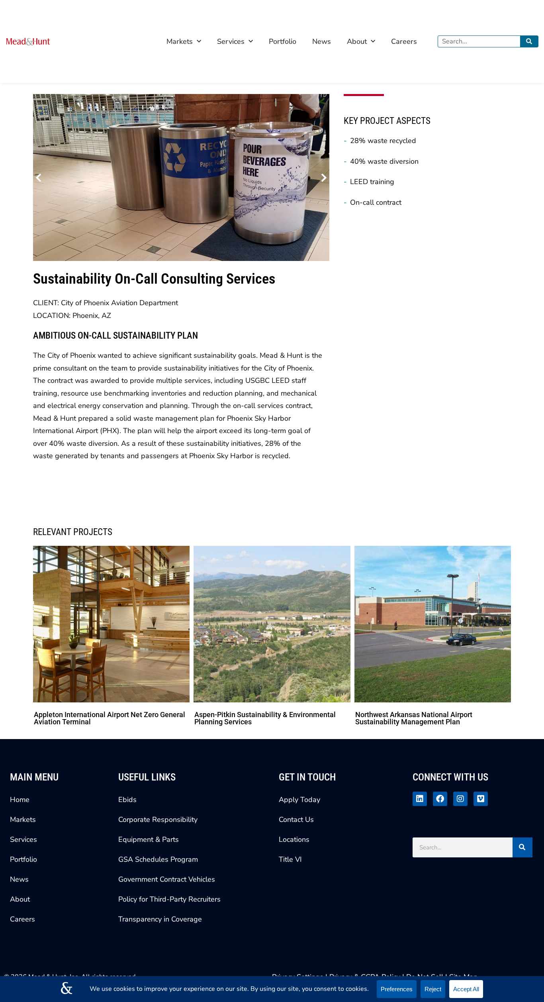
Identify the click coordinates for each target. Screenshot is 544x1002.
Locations (294, 839)
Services (231, 41)
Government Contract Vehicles (166, 879)
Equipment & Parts (148, 839)
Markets (179, 41)
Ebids (127, 799)
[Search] (529, 41)
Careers (404, 41)
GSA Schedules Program (158, 859)
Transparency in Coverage (160, 919)
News (321, 41)
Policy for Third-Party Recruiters (169, 899)
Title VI (290, 859)
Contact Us (296, 819)
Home (19, 799)
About (357, 41)
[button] (40, 177)
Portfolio (282, 41)
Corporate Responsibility (158, 819)
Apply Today (299, 799)
